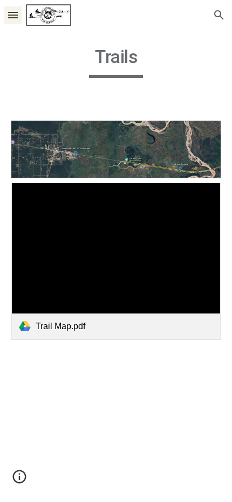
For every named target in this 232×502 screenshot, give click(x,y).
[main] (116, 61)
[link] (116, 261)
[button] (13, 15)
